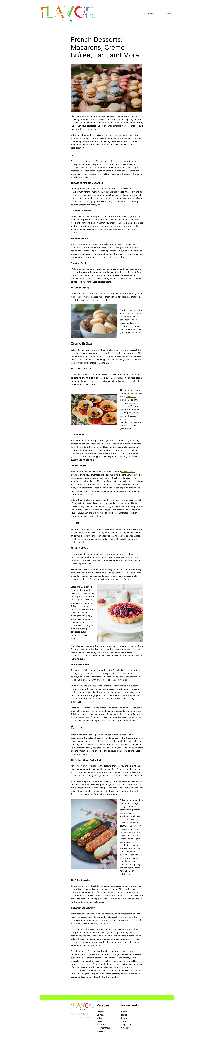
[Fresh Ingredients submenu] (173, 13)
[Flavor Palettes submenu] (154, 13)
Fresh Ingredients (165, 14)
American (101, 1012)
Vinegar (125, 1028)
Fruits (124, 1012)
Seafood (125, 1018)
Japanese (101, 1024)
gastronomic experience (121, 135)
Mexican (101, 1031)
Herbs (124, 1015)
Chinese (100, 1015)
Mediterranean (104, 1028)
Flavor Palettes (147, 14)
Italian (99, 1021)
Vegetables (126, 1024)
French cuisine (98, 119)
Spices (124, 1021)
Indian (100, 1018)
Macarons (75, 244)
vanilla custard (128, 471)
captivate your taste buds (85, 129)
